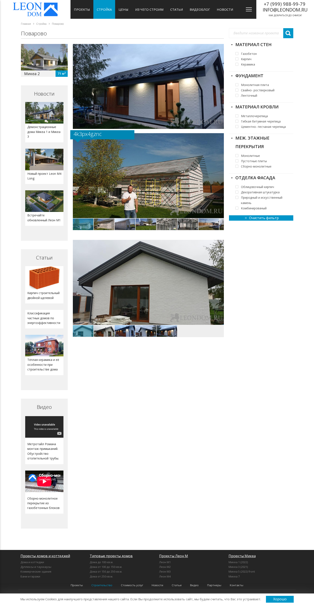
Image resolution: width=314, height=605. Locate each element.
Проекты (82, 9)
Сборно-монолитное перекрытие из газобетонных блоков (43, 503)
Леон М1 (165, 562)
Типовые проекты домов (111, 556)
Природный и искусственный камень (261, 197)
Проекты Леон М (173, 556)
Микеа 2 (32, 73)
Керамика (248, 64)
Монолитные (250, 156)
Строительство (101, 585)
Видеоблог (200, 9)
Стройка (104, 9)
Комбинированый (254, 208)
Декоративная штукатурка (260, 192)
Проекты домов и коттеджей (45, 556)
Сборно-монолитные (256, 166)
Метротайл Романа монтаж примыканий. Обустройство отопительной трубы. (43, 451)
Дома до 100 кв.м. (101, 562)
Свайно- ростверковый (257, 90)
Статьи (176, 9)
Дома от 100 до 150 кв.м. (106, 566)
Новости (225, 9)
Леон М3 (165, 571)
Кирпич (246, 59)
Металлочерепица (254, 116)
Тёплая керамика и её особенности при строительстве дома (43, 364)
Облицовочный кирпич (257, 187)
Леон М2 (165, 566)
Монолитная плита (255, 85)
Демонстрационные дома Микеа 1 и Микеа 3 (43, 131)
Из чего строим (149, 9)
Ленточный (249, 95)
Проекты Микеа (242, 556)
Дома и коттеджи (32, 562)
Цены (123, 9)
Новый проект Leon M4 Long (44, 176)
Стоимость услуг (132, 585)
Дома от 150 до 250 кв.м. (106, 571)
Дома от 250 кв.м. (101, 576)
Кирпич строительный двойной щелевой (43, 295)
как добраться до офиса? (285, 9)
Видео (44, 406)
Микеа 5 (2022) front (242, 571)
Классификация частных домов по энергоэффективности (43, 318)
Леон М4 (165, 576)
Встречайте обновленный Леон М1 (44, 217)
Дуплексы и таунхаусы (36, 566)
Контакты (236, 585)
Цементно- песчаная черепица (263, 127)
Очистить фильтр (264, 218)
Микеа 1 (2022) (238, 562)
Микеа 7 (234, 576)
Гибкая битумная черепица (261, 121)
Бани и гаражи (30, 576)
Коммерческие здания (36, 571)
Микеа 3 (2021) (238, 566)
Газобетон (249, 54)
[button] (220, 137)
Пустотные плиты (254, 161)
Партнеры (214, 585)
